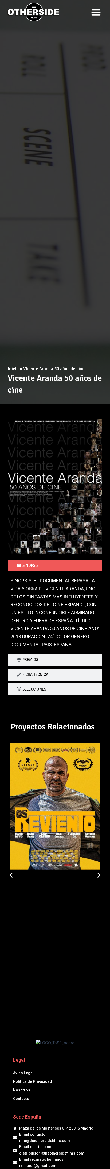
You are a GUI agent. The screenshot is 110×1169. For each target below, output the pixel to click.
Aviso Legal (23, 1073)
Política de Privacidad (32, 1081)
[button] (96, 12)
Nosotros (21, 1090)
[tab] (55, 566)
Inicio (13, 369)
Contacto (21, 1099)
